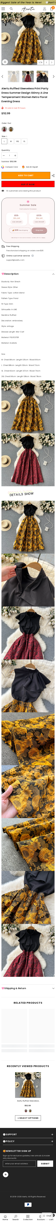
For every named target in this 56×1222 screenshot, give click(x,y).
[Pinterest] (5, 1174)
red (26, 1111)
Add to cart (26, 175)
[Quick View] (38, 1075)
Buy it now (28, 184)
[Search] (11, 8)
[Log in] (44, 8)
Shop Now (39, 230)
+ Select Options (28, 1118)
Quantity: (5, 150)
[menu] (3, 8)
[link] (14, 1046)
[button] (46, 62)
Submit (45, 1163)
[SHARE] (52, 175)
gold (30, 1111)
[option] (28, 38)
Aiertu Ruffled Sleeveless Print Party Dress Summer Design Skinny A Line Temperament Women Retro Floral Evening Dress (28, 1101)
